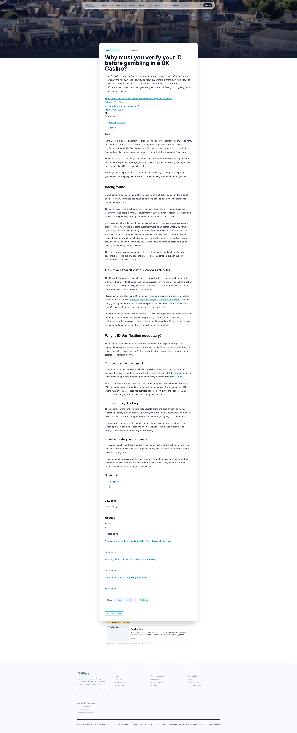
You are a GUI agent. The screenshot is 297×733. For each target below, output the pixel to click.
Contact (208, 5)
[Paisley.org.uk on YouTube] (99, 689)
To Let (149, 5)
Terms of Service (139, 724)
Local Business (194, 682)
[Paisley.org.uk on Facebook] (79, 689)
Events (131, 5)
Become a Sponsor (195, 686)
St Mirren (140, 5)
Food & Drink (121, 5)
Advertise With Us (84, 709)
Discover (176, 5)
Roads (167, 5)
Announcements (117, 122)
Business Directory (84, 706)
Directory (188, 5)
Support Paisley (194, 679)
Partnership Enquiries (85, 713)
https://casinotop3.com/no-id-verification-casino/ (155, 299)
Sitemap (164, 724)
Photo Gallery (156, 679)
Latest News (118, 679)
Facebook (130, 600)
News (111, 5)
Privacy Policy (124, 724)
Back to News (116, 613)
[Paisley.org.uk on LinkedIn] (105, 689)
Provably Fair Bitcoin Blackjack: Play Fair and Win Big (130, 559)
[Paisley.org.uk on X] (84, 689)
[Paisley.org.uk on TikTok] (94, 689)
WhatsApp (144, 600)
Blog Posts (114, 128)
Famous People (157, 682)
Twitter (118, 600)
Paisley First (192, 676)
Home (103, 5)
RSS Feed (155, 724)
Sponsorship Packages (86, 703)
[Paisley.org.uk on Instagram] (89, 689)
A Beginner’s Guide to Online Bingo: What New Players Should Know (138, 541)
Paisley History (119, 686)
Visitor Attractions (158, 676)
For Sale (158, 5)
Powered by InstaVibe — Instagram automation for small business (195, 724)
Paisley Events (119, 682)
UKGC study (177, 376)
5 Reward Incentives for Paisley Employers (126, 577)
